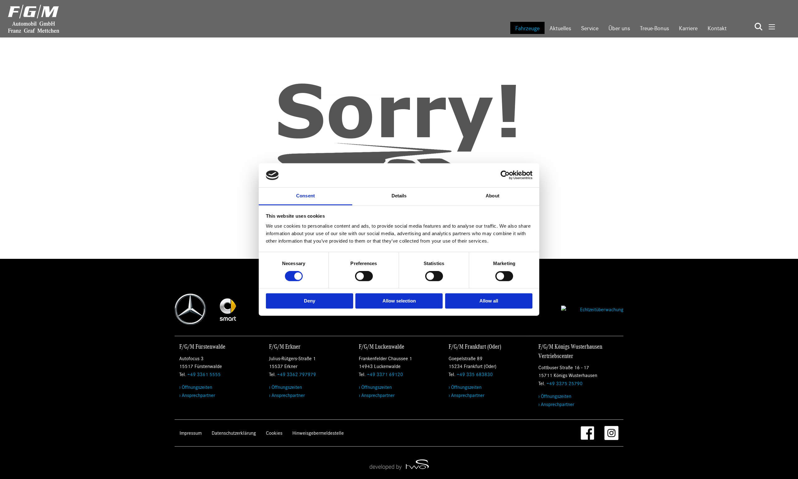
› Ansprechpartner (197, 395)
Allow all (488, 300)
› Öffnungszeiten (195, 387)
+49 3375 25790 (564, 383)
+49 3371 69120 (385, 374)
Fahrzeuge (527, 28)
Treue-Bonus (654, 28)
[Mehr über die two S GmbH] (399, 464)
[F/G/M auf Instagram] (611, 433)
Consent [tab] (305, 195)
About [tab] (492, 195)
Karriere (688, 28)
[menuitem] (527, 28)
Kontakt (717, 28)
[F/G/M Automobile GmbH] (29, 18)
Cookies (274, 432)
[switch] (364, 276)
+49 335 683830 (475, 374)
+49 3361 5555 (204, 374)
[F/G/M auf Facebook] (587, 433)
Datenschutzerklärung (234, 432)
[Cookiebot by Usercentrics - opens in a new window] (505, 175)
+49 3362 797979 (296, 374)
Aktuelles (560, 28)
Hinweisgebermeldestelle (318, 432)
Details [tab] (399, 195)
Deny (309, 300)
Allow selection (399, 300)
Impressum (191, 432)
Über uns (619, 28)
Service (589, 28)
